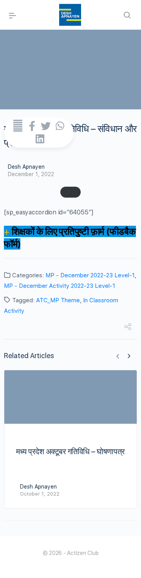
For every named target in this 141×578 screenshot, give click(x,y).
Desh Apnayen (26, 167)
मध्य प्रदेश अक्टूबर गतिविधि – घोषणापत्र (70, 451)
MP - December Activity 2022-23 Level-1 (59, 285)
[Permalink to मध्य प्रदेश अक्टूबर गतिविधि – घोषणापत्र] (70, 397)
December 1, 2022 (31, 174)
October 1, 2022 (40, 494)
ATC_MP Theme (58, 300)
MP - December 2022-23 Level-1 (90, 275)
